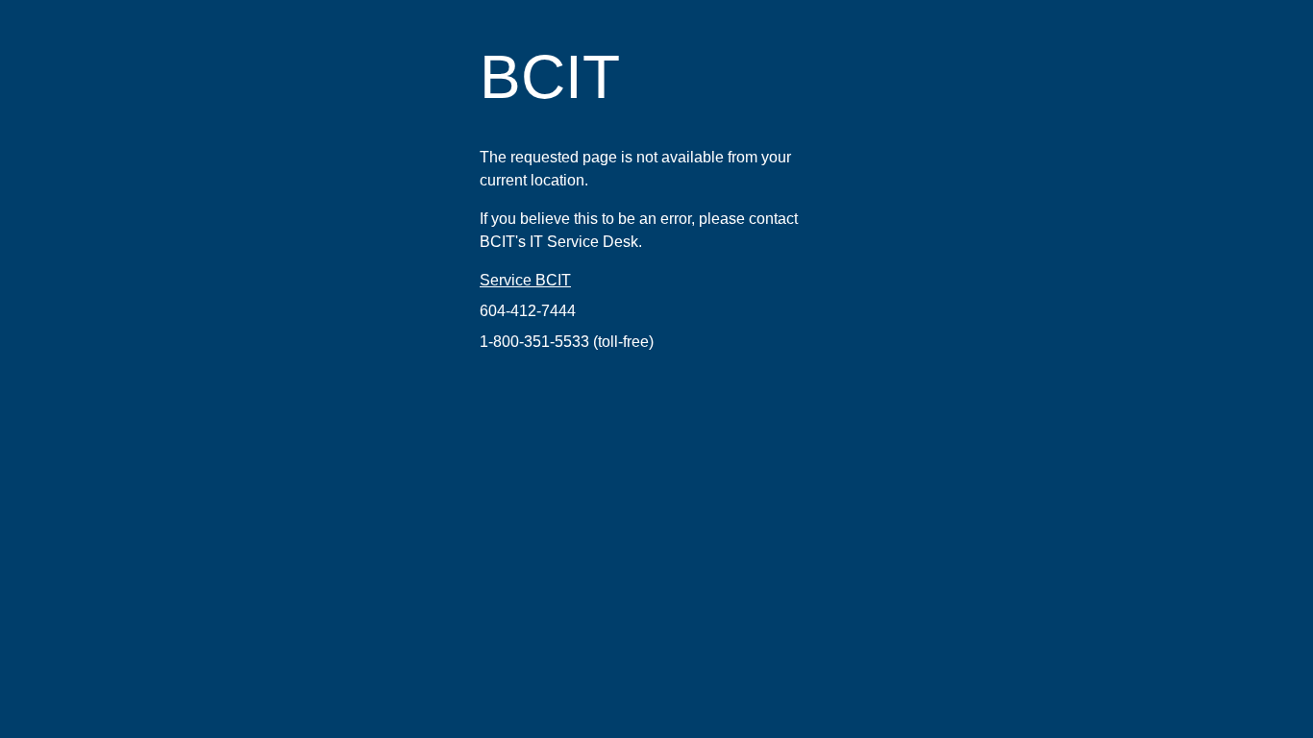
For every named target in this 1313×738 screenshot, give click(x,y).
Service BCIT (525, 280)
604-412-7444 (528, 311)
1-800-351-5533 (534, 341)
